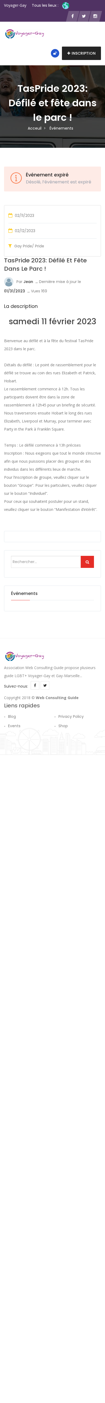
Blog (12, 716)
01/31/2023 (14, 291)
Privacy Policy (71, 716)
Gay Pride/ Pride (29, 246)
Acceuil (34, 128)
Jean (28, 281)
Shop (63, 726)
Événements (61, 128)
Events (14, 726)
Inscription (84, 53)
